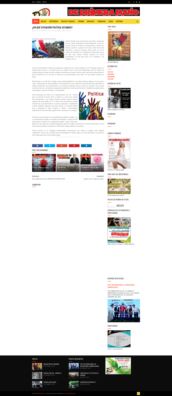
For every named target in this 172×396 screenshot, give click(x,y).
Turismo (81, 21)
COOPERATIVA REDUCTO (88, 382)
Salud (111, 21)
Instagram (111, 77)
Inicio (33, 2)
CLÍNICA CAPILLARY (50, 382)
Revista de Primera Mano (69, 393)
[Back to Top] (138, 393)
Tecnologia (101, 21)
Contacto (44, 2)
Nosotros (38, 2)
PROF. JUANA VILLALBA (41, 168)
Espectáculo (53, 21)
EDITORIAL (68, 31)
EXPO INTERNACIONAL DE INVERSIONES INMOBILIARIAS (121, 286)
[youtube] (129, 2)
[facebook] (134, 2)
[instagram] (136, 2)
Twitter (110, 72)
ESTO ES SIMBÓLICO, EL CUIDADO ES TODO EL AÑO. (90, 166)
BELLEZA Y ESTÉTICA (40, 156)
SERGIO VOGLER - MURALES (52, 373)
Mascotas (90, 21)
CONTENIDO (61, 156)
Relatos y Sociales (68, 21)
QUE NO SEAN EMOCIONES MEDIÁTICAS (66, 166)
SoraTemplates (41, 393)
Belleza (43, 21)
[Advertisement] (124, 261)
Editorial (119, 21)
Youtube (110, 79)
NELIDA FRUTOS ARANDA (51, 364)
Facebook (111, 74)
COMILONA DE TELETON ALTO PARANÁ (89, 374)
